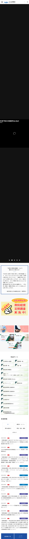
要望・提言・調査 (21, 428)
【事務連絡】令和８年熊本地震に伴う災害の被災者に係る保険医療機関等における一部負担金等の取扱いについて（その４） (14, 497)
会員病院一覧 (20, 361)
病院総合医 (19, 383)
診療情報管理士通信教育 (8, 391)
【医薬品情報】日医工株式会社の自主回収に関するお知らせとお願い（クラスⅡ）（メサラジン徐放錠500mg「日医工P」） (14, 479)
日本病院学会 (6, 399)
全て (8, 424)
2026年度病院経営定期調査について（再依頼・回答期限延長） (14, 450)
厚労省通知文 (8, 428)
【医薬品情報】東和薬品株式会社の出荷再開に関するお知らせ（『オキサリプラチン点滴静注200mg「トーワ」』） (14, 488)
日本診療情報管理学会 (8, 403)
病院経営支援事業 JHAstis (9, 379)
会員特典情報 (6, 408)
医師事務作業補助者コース (9, 395)
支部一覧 (19, 365)
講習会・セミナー (21, 424)
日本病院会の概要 (7, 361)
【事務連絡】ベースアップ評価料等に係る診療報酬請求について (14, 506)
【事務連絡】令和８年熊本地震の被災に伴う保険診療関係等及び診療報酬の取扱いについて (14, 514)
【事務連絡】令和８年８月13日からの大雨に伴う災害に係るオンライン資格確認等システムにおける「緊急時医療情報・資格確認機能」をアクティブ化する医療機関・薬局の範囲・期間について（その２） (14, 459)
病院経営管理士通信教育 (8, 387)
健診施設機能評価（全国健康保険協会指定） (9, 412)
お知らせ (14, 432)
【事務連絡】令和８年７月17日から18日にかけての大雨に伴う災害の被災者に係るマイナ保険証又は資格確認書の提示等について (14, 441)
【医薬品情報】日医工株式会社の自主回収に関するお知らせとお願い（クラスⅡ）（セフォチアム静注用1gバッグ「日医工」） (14, 469)
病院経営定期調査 (7, 369)
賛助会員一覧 (6, 365)
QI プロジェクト (7, 383)
